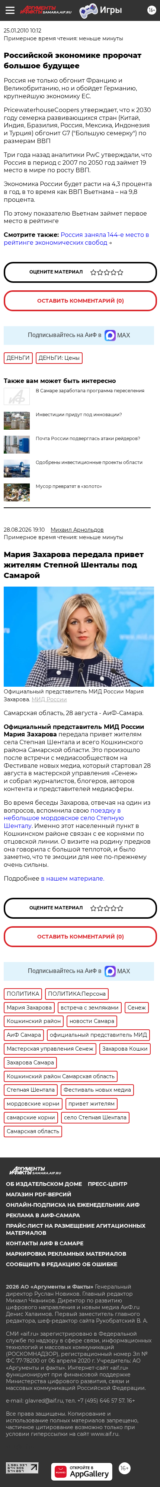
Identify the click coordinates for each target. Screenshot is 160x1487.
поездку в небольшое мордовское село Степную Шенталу (64, 818)
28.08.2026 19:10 (24, 529)
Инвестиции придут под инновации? (79, 414)
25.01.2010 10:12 (22, 30)
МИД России (49, 699)
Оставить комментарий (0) (80, 300)
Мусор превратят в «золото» (69, 486)
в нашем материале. (72, 878)
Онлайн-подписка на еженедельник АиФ (73, 1205)
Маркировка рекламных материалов (66, 1253)
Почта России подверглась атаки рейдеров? (88, 438)
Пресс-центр (107, 1184)
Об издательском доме (44, 1184)
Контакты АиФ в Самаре (44, 1243)
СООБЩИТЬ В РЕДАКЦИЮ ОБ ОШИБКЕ (61, 1264)
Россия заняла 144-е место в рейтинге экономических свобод (76, 238)
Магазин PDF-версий (38, 1194)
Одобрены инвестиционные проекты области (89, 462)
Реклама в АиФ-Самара (43, 1215)
